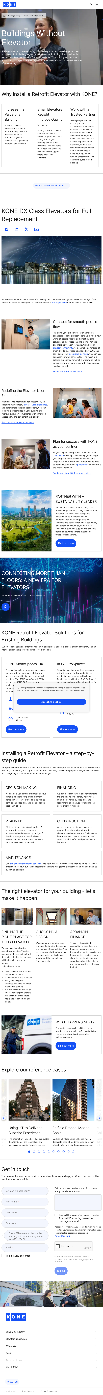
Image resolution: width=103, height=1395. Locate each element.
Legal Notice (10, 1391)
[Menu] (97, 5)
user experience (59, 302)
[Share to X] (26, 229)
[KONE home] (9, 4)
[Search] (91, 5)
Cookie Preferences (49, 1391)
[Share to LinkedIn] (16, 229)
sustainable (58, 455)
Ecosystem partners (78, 354)
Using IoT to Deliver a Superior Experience (26, 1130)
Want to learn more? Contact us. (51, 185)
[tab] (32, 1155)
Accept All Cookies (51, 701)
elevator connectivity (63, 348)
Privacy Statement (62, 1236)
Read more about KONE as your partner (72, 473)
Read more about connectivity (67, 371)
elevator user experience (35, 404)
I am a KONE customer (18, 1255)
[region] (51, 697)
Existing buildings (14, 16)
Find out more (66, 543)
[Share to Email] (36, 229)
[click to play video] (6, 607)
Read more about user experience (18, 422)
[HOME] (4, 15)
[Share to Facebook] (6, 229)
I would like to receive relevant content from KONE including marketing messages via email (79, 1218)
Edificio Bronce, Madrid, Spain (71, 1130)
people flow (83, 464)
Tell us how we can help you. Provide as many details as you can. (76, 1190)
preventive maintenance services (25, 863)
